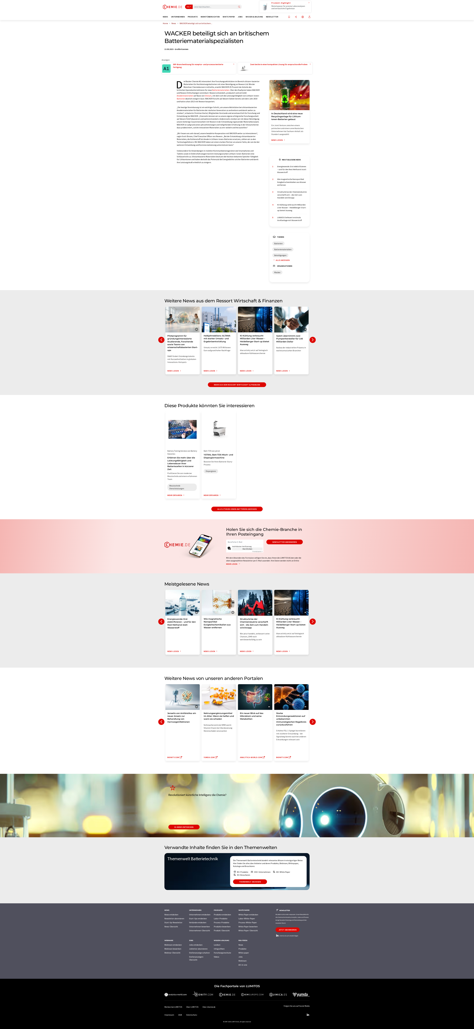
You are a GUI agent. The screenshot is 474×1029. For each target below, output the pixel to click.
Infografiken (219, 949)
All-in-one (242, 965)
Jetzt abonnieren (287, 930)
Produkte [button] (193, 17)
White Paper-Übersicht (248, 930)
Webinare (242, 960)
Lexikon (217, 945)
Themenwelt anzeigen (250, 881)
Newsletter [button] (272, 17)
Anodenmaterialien (185, 95)
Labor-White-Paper (246, 918)
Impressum (169, 1015)
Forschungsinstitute (222, 952)
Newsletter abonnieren (284, 542)
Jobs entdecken (195, 945)
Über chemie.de (208, 1007)
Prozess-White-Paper (247, 922)
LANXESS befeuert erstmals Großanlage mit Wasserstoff (289, 218)
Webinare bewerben (172, 949)
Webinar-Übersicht (172, 952)
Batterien (181, 98)
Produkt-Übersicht (222, 930)
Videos (216, 957)
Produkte (242, 949)
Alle (188, 7)
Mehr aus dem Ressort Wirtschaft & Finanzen (237, 384)
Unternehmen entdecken (199, 914)
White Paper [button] (229, 17)
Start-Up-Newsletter (173, 922)
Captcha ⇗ (257, 551)
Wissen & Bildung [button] (254, 17)
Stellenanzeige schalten (199, 952)
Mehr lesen (232, 564)
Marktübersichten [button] (210, 17)
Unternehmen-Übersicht (199, 930)
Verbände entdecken (197, 922)
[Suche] (239, 7)
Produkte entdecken (222, 914)
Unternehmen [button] (178, 17)
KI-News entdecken (184, 827)
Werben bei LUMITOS (173, 1007)
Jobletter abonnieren (198, 949)
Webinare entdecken (173, 945)
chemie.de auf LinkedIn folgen (288, 936)
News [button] (165, 17)
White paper (243, 952)
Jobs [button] (240, 17)
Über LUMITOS (192, 1007)
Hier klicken (247, 549)
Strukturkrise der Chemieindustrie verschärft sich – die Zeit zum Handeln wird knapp (292, 195)
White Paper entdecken (248, 914)
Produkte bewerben (222, 926)
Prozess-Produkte (221, 922)
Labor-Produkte (220, 918)
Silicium (208, 95)
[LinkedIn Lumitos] (308, 1015)
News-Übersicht (171, 926)
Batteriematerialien (220, 90)
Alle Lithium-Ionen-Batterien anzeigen (237, 509)
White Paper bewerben (248, 926)
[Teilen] (296, 17)
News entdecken (171, 914)
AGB (180, 1015)
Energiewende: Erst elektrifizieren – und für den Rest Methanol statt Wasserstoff (291, 169)
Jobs (240, 957)
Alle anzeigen (283, 260)
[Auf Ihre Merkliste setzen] (289, 17)
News (240, 945)
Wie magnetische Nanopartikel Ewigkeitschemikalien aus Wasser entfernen (291, 182)
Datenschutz (191, 1015)
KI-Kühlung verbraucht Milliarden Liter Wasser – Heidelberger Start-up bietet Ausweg (291, 207)
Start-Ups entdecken (198, 918)
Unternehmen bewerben (199, 926)
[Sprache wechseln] (302, 17)
